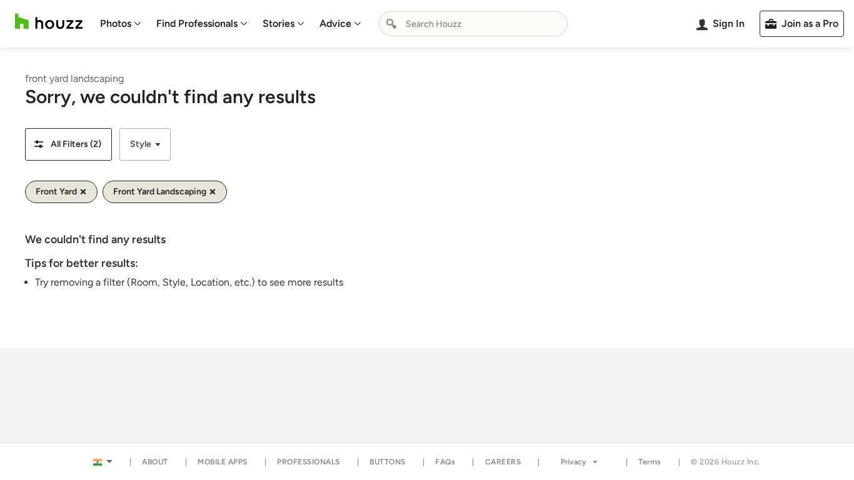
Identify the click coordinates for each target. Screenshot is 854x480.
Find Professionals (197, 23)
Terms (649, 462)
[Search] (391, 23)
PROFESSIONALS (308, 462)
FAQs (445, 462)
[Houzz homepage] (49, 22)
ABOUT (155, 462)
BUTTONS (387, 462)
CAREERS (503, 462)
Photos (115, 23)
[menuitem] (121, 24)
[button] (68, 144)
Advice (335, 23)
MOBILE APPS (223, 462)
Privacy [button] (573, 462)
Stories (278, 23)
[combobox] (473, 23)
